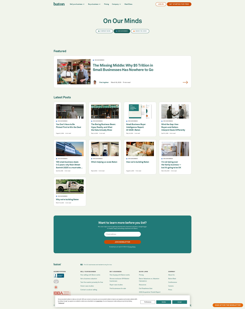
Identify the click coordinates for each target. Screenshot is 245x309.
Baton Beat (172, 278)
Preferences (147, 302)
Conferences (172, 282)
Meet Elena (128, 4)
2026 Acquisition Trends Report (149, 292)
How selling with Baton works (90, 275)
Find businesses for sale (118, 288)
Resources (142, 285)
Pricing (106, 4)
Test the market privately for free (91, 282)
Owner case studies (87, 286)
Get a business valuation (88, 278)
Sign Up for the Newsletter (228, 305)
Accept (180, 302)
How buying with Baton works (120, 275)
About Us (171, 275)
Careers (171, 286)
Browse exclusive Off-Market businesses (120, 280)
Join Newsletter (122, 242)
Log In (161, 4)
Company (115, 4)
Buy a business (93, 4)
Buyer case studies (116, 285)
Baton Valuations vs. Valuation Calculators (149, 280)
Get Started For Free (179, 4)
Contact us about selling (88, 290)
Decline (164, 302)
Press (170, 290)
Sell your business (76, 4)
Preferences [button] (61, 303)
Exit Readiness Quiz (145, 288)
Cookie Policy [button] (99, 301)
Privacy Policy (131, 246)
